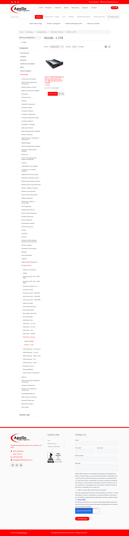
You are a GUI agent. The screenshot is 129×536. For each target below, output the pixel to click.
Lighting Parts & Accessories (30, 174)
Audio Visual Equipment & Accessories (29, 83)
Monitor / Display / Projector (30, 188)
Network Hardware (27, 198)
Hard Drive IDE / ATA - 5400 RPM (31, 277)
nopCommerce (22, 532)
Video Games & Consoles (29, 397)
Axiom (25, 42)
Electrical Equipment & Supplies (31, 146)
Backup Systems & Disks (29, 87)
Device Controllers (27, 134)
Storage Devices (26, 265)
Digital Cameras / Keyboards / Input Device (30, 138)
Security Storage (28, 316)
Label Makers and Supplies (30, 166)
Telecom (24, 377)
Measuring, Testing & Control (30, 178)
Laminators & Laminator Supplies (29, 170)
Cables (25, 273)
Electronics (25, 154)
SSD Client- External (29, 337)
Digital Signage (26, 143)
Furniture (23, 56)
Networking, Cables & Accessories (28, 202)
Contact (94, 8)
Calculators (25, 94)
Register (57, 16)
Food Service (24, 53)
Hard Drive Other (28, 289)
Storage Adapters (28, 369)
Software (24, 258)
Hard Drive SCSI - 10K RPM (31, 293)
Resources (75, 8)
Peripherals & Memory (28, 210)
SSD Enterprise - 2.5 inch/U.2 (32, 349)
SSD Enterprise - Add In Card (31, 356)
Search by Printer (48, 16)
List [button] (109, 46)
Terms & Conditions (54, 446)
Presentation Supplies (28, 223)
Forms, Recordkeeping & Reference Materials (29, 158)
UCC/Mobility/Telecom (28, 393)
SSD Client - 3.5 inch (29, 327)
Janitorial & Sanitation (27, 64)
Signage (24, 252)
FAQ (49, 440)
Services (58, 8)
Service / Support (27, 245)
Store (113, 7)
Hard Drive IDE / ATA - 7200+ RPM (31, 282)
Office (22, 67)
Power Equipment (27, 220)
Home (41, 8)
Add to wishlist (62, 94)
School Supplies (25, 71)
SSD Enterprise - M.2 (29, 359)
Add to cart (53, 93)
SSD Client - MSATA (29, 333)
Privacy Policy (52, 443)
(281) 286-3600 (94, 2)
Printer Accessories (27, 226)
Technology (24, 74)
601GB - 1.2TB (28, 344)
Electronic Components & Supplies (29, 150)
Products (48, 8)
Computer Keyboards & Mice (30, 117)
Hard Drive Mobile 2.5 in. (30, 286)
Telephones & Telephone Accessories (29, 389)
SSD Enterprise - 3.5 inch (30, 352)
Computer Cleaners (27, 111)
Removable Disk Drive (29, 306)
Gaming (24, 163)
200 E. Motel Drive (18, 451)
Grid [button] (106, 46)
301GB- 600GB (29, 341)
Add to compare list (59, 94)
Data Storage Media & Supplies (31, 131)
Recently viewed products (83, 16)
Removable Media (28, 310)
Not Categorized (26, 206)
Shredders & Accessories (29, 248)
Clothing (24, 101)
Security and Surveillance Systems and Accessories (29, 240)
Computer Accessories (28, 104)
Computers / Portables (28, 124)
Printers (24, 230)
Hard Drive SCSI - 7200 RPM (31, 300)
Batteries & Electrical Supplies (30, 90)
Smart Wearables (27, 255)
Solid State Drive (28, 320)
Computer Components (29, 114)
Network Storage (28, 303)
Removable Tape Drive (30, 313)
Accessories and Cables (29, 79)
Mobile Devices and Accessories (31, 184)
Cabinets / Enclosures (29, 269)
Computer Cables (27, 107)
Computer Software (27, 121)
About (66, 8)
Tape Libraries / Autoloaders (31, 372)
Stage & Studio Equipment (29, 262)
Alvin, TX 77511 (17, 454)
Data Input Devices (27, 128)
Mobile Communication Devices (31, 181)
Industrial (23, 60)
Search (39, 17)
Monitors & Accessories (28, 191)
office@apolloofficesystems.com (110, 2)
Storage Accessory (28, 366)
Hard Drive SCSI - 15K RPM (31, 296)
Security (24, 237)
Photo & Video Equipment (29, 213)
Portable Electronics (27, 216)
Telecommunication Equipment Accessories (31, 381)
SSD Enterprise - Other (30, 362)
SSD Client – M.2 (28, 330)
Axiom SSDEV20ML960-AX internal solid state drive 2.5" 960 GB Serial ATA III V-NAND (54, 80)
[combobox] (22, 17)
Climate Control (26, 97)
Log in (63, 16)
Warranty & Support (27, 404)
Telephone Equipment (28, 385)
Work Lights (25, 407)
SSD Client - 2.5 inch (29, 323)
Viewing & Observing (28, 400)
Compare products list (99, 16)
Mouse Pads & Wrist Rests (29, 194)
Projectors (25, 233)
